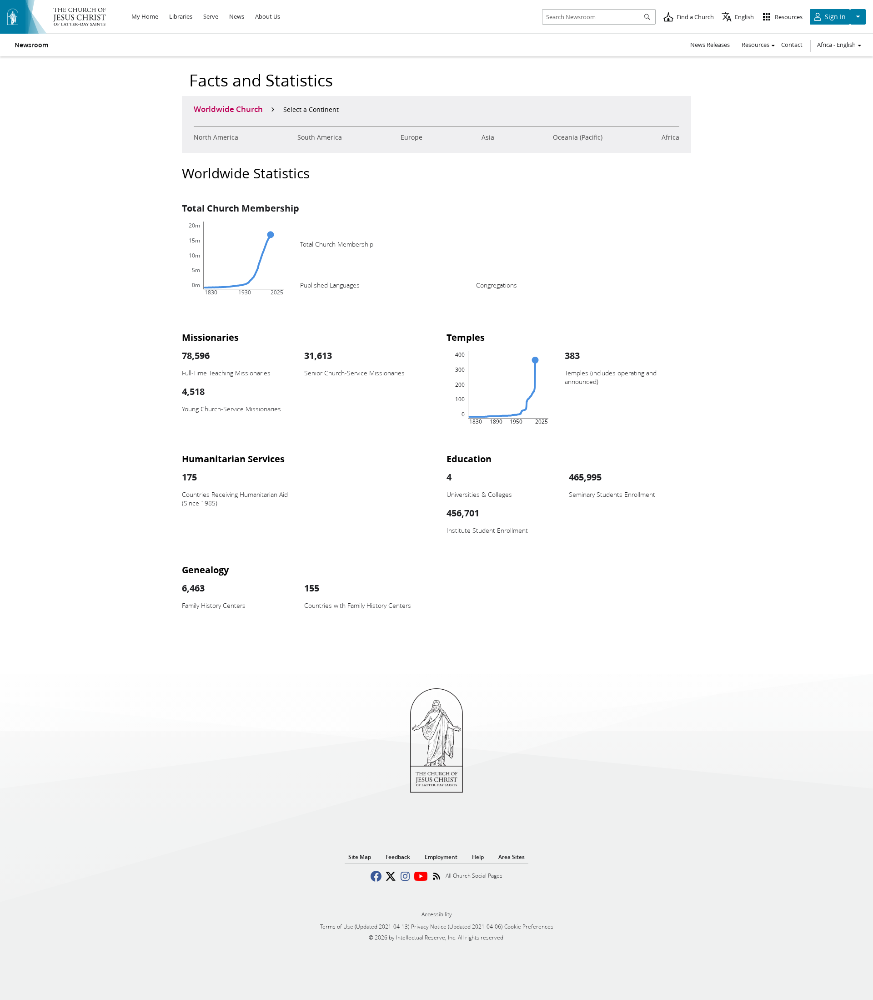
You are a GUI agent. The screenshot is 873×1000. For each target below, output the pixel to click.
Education (469, 458)
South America (319, 137)
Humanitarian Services (233, 458)
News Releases (710, 44)
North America (216, 137)
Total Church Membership (240, 208)
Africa (670, 137)
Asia (488, 137)
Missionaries (210, 337)
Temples (466, 337)
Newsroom (31, 45)
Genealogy (205, 569)
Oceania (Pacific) (577, 137)
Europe (411, 137)
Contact (792, 44)
